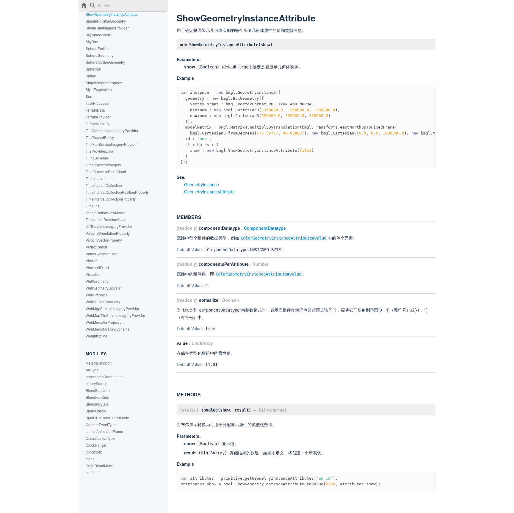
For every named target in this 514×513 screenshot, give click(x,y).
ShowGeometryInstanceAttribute (112, 14)
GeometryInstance (201, 184)
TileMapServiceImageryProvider (112, 144)
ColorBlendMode (99, 465)
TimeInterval (96, 178)
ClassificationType (100, 438)
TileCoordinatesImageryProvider (112, 130)
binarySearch (96, 383)
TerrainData (95, 109)
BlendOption (96, 410)
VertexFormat (96, 246)
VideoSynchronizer (101, 253)
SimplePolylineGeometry (106, 21)
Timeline (93, 205)
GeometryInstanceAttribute (209, 192)
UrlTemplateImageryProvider (109, 226)
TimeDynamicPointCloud (106, 171)
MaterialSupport (99, 362)
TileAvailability (97, 123)
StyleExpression (99, 89)
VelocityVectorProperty (104, 240)
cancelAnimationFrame (104, 431)
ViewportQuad (97, 267)
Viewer (91, 260)
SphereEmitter (97, 48)
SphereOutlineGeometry (105, 62)
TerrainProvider (98, 116)
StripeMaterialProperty (104, 82)
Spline (91, 75)
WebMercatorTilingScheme (108, 328)
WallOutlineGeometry (103, 301)
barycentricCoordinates (104, 376)
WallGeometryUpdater (104, 287)
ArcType (92, 369)
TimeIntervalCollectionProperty (111, 198)
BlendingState (97, 403)
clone (90, 458)
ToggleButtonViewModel (105, 212)
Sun (89, 96)
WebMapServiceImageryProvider (112, 308)
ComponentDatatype (265, 228)
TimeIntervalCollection (104, 185)
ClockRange (96, 445)
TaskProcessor (97, 103)
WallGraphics (96, 294)
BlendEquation (98, 390)
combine (93, 472)
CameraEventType (101, 424)
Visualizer (94, 274)
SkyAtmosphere (98, 34)
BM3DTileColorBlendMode (107, 417)
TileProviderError (99, 151)
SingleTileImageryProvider (107, 27)
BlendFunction (97, 397)
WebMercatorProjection (105, 322)
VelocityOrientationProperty (108, 233)
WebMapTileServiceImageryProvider (115, 315)
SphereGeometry (99, 55)
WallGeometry (97, 281)
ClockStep (94, 451)
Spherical (93, 68)
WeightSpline (96, 335)
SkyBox (92, 41)
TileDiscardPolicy (100, 137)
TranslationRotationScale (106, 219)
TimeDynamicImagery (103, 164)
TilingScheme (97, 157)
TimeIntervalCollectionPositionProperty (117, 192)
